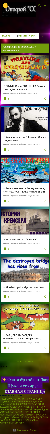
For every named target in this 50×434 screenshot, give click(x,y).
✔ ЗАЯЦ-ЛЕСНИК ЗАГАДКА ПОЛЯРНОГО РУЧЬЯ (24, 418)
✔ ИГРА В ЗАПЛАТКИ (11, 412)
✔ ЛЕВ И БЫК (35, 398)
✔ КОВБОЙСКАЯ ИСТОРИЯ (14, 398)
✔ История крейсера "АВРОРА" (23, 416)
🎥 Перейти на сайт (26, 36)
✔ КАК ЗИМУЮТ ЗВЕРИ (22, 404)
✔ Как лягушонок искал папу (19, 421)
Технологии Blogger (26, 430)
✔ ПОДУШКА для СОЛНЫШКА (22, 400)
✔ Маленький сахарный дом (33, 409)
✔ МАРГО (39, 414)
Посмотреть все (11, 50)
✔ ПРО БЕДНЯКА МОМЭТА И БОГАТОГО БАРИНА (20, 413)
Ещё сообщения (25, 361)
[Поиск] (39, 5)
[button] (45, 99)
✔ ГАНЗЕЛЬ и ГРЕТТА (32, 406)
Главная (6, 36)
